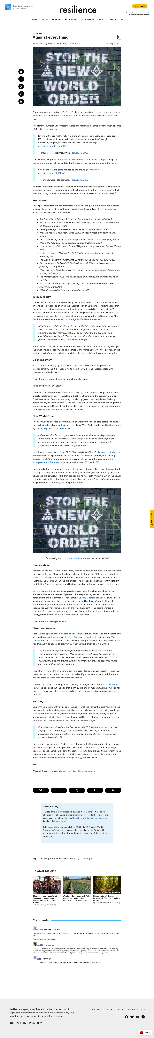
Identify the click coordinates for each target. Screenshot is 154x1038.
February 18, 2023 (79, 152)
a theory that (64, 428)
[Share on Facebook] (59, 790)
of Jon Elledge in (80, 319)
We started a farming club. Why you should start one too (76, 897)
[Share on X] (77, 790)
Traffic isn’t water (105, 193)
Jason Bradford (71, 900)
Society (101, 19)
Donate (121, 1009)
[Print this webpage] (113, 790)
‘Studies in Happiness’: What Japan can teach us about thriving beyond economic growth (45, 899)
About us (97, 1009)
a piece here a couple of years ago (64, 633)
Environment (71, 19)
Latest (34, 19)
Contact (110, 1009)
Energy (44, 19)
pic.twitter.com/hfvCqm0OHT (53, 146)
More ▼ (113, 19)
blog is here (59, 821)
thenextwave (74, 43)
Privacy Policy (35, 1022)
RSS (143, 1009)
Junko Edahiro (40, 905)
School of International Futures (90, 818)
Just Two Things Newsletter (82, 771)
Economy (56, 19)
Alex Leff (99, 903)
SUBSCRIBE (139, 6)
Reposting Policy (17, 1022)
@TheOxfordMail (94, 169)
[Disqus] (77, 953)
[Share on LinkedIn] (95, 790)
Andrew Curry (41, 43)
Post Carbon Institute (142, 14)
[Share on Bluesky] (41, 790)
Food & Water (88, 19)
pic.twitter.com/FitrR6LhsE (51, 173)
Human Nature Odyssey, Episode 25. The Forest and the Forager (106, 898)
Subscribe (133, 1009)
